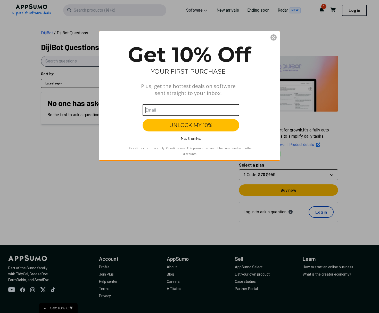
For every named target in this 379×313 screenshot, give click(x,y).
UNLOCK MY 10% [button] (190, 125)
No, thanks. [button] (191, 138)
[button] (273, 37)
